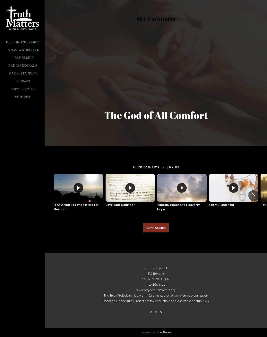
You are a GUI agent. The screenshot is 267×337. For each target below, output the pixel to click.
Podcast (22, 81)
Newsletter (23, 89)
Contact (22, 97)
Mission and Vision (23, 42)
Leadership (23, 58)
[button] (253, 195)
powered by (156, 332)
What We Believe (23, 50)
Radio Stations (23, 73)
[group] (78, 195)
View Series (156, 228)
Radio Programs (23, 65)
